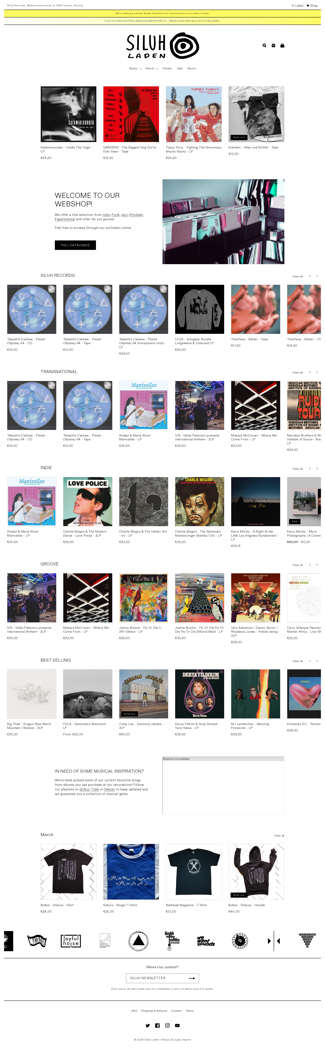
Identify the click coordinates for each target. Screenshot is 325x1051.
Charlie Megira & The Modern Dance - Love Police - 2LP (85, 533)
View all (297, 276)
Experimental (65, 219)
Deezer (109, 789)
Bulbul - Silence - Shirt (57, 905)
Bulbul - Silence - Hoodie (247, 905)
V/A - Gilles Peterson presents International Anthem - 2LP (197, 437)
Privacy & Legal (171, 1039)
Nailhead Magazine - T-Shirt (186, 905)
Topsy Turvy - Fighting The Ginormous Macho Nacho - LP (194, 149)
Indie (106, 215)
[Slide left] (309, 276)
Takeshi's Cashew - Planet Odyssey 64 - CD (26, 341)
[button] (135, 68)
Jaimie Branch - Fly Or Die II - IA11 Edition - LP (141, 630)
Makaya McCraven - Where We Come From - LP (254, 437)
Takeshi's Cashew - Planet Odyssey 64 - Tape (82, 341)
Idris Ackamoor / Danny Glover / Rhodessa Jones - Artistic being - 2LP (255, 632)
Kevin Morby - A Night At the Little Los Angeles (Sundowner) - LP (255, 536)
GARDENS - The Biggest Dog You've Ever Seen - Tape (129, 149)
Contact (176, 1011)
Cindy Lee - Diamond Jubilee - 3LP (141, 726)
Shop (314, 6)
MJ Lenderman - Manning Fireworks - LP (250, 726)
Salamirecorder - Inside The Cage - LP (66, 149)
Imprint (187, 1039)
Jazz (124, 215)
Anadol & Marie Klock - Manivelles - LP (136, 437)
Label (299, 6)
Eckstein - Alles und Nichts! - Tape (253, 147)
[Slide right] (317, 276)
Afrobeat (136, 215)
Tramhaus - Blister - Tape (249, 339)
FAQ (134, 1011)
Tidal (95, 789)
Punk (115, 215)
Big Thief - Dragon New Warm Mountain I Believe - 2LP (29, 726)
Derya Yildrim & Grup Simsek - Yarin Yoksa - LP (197, 726)
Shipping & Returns (154, 1011)
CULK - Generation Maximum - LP (85, 726)
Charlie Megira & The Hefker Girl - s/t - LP (143, 533)
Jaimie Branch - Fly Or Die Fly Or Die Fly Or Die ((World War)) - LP (199, 630)
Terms (190, 1011)
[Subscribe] (192, 978)
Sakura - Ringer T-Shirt (120, 905)
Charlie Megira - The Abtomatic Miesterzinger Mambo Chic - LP (198, 533)
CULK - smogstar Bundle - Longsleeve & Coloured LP (194, 341)
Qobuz (85, 789)
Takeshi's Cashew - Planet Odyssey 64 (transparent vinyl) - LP (142, 343)
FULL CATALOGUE (75, 245)
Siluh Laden (152, 1039)
